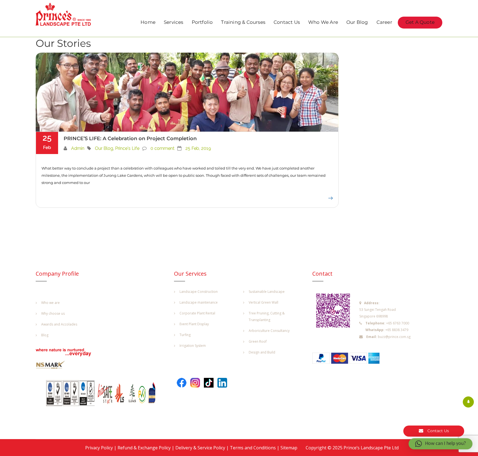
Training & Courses (243, 22)
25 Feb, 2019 (198, 148)
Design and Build (262, 352)
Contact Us (287, 22)
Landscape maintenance (199, 302)
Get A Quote (420, 22)
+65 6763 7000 (397, 323)
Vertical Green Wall (263, 302)
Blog (44, 335)
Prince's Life (127, 148)
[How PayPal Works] (348, 360)
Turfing (185, 334)
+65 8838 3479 (396, 329)
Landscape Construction (199, 291)
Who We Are (323, 22)
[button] (440, 443)
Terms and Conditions (253, 448)
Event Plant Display (194, 324)
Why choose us (53, 313)
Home (148, 22)
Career (384, 22)
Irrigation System (193, 345)
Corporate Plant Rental (197, 313)
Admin (77, 148)
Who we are (50, 302)
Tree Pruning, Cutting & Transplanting (267, 316)
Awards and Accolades (59, 324)
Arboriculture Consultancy (269, 330)
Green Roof (258, 341)
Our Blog (357, 22)
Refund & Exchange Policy (144, 448)
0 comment (162, 148)
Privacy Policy (99, 448)
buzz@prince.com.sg (394, 336)
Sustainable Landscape (267, 291)
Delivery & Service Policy (200, 448)
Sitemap (288, 448)
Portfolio (202, 22)
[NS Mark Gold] (54, 366)
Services (173, 22)
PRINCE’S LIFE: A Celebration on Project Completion (130, 138)
